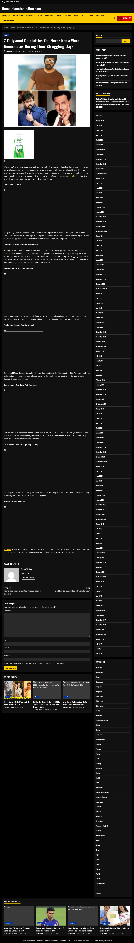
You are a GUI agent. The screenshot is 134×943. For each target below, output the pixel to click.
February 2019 (100, 553)
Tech (83, 16)
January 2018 (100, 615)
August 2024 (100, 236)
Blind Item (99, 701)
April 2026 (99, 140)
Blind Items (49, 16)
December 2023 (101, 274)
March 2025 (99, 202)
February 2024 (100, 265)
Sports (98, 850)
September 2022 (101, 346)
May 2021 (99, 423)
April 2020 (99, 485)
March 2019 (99, 548)
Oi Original (99, 821)
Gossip (98, 773)
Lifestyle (98, 806)
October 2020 (100, 457)
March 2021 (99, 433)
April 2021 (99, 428)
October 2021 (100, 399)
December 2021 (101, 389)
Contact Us (6, 16)
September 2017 (101, 634)
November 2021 (101, 394)
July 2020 (99, 471)
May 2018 (99, 596)
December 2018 (101, 562)
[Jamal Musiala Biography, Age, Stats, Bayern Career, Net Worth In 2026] (83, 916)
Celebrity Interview (102, 720)
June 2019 (99, 533)
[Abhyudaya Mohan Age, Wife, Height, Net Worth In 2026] (115, 916)
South (6, 35)
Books (98, 711)
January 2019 (100, 557)
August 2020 (100, 466)
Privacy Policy (8, 20)
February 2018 (100, 610)
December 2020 (101, 447)
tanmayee (40, 933)
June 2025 (99, 188)
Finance (68, 16)
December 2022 (101, 332)
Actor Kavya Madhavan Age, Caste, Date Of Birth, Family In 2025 (75, 703)
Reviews (98, 840)
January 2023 (100, 327)
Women (98, 893)
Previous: (22, 591)
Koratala (7, 549)
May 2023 (99, 308)
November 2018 (101, 567)
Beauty (98, 677)
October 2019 (100, 514)
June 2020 (99, 476)
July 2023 (99, 298)
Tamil (97, 859)
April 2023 (99, 313)
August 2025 (100, 178)
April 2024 (99, 255)
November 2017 (101, 625)
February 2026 (100, 149)
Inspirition (99, 802)
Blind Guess (99, 696)
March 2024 (99, 260)
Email (6, 648)
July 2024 (99, 241)
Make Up (98, 811)
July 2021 (99, 413)
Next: (72, 589)
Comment (8, 611)
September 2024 (101, 231)
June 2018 (99, 591)
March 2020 (99, 490)
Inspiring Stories (101, 797)
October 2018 (100, 572)
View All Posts (28, 578)
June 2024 (99, 245)
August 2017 (100, 639)
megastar (8, 253)
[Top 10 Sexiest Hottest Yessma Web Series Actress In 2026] (17, 690)
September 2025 (101, 173)
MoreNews (98, 941)
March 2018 (99, 605)
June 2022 (99, 361)
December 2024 (101, 217)
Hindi (97, 782)
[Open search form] (115, 18)
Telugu (98, 869)
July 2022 (99, 356)
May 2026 (99, 135)
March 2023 (99, 317)
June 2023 (99, 303)
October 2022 (100, 341)
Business (99, 715)
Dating (98, 730)
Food (97, 758)
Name (7, 640)
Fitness (98, 754)
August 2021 (100, 409)
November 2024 (101, 221)
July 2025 (99, 183)
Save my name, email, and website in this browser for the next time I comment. (35, 663)
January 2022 (100, 385)
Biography (99, 687)
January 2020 (100, 500)
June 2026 (99, 130)
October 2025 (100, 169)
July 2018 (99, 586)
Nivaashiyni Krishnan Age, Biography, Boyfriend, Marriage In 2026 (17, 929)
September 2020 (101, 461)
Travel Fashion (100, 883)
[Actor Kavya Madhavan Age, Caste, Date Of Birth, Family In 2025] (76, 690)
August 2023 (100, 293)
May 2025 (99, 193)
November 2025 (101, 164)
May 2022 (99, 365)
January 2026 (100, 154)
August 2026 (100, 121)
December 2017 (101, 620)
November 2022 (101, 337)
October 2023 (100, 284)
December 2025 (101, 159)
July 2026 (99, 125)
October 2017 (100, 629)
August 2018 (100, 581)
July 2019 (99, 529)
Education (99, 735)
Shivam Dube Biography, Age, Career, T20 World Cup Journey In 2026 (51, 929)
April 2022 (99, 370)
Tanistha (7, 933)
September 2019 (101, 519)
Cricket (76, 16)
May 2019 (99, 538)
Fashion (98, 744)
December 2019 (101, 505)
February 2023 (100, 322)
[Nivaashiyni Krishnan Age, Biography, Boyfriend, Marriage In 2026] (19, 916)
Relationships (100, 835)
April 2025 (99, 197)
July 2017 (99, 644)
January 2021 (100, 442)
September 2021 (101, 404)
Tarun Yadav (10, 51)
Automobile (99, 672)
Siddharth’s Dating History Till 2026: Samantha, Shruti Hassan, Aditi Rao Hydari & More (46, 704)
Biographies (30, 16)
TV (96, 888)
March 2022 (99, 375)
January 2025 (100, 212)
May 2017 (99, 653)
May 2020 (99, 481)
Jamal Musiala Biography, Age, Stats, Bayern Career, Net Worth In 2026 (81, 929)
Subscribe (127, 18)
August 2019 (100, 524)
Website (7, 656)
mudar (7, 707)
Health (98, 778)
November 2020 (101, 452)
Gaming (98, 763)
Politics (98, 831)
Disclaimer (100, 16)
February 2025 (100, 207)
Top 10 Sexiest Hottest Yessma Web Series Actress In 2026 (16, 703)
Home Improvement (102, 792)
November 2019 (101, 509)
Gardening (99, 768)
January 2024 (100, 269)
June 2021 (99, 418)
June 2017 (99, 649)
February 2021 (100, 437)
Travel (90, 16)
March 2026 (99, 145)
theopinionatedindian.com (21, 8)
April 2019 (99, 543)
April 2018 (99, 601)
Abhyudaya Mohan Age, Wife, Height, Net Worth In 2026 (114, 929)
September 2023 (101, 289)
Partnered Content (102, 826)
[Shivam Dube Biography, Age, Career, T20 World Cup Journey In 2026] (51, 916)
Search (99, 35)
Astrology (99, 667)
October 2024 (100, 226)
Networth (59, 16)
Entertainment (18, 16)
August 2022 (100, 351)
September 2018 (101, 577)
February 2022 (100, 380)
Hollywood (99, 787)
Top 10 (39, 16)
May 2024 (99, 250)
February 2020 (100, 495)
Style (97, 855)
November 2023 (101, 279)
